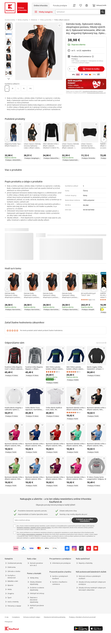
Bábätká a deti (13, 581)
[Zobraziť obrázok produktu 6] (8, 65)
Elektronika (12, 567)
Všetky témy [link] (34, 578)
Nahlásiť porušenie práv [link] (37, 606)
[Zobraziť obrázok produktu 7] (8, 73)
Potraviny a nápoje (14, 606)
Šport (9, 598)
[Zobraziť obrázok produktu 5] (8, 57)
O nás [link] (6, 617)
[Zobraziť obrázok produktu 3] (8, 41)
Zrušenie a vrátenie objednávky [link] (37, 589)
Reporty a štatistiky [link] (85, 563)
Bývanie (10, 585)
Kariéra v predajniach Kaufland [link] (60, 577)
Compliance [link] (16, 617)
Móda (10, 589)
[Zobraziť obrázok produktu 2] (8, 34)
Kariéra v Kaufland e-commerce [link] (60, 583)
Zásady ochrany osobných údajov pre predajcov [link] (92, 583)
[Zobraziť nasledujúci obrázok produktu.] (8, 79)
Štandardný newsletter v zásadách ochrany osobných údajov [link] (34, 527)
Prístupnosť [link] (8, 622)
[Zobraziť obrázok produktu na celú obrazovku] (39, 51)
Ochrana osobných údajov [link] (31, 617)
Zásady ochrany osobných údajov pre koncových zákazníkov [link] (92, 589)
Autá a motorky (13, 602)
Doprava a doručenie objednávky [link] (34, 599)
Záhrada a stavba (14, 571)
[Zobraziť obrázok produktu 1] (8, 26)
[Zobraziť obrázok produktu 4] (8, 49)
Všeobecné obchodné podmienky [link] (54, 617)
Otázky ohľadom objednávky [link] (36, 583)
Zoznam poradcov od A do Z (36, 564)
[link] (60, 5)
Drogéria (11, 593)
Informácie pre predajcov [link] (61, 563)
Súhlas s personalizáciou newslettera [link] (32, 534)
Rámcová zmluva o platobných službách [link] (90, 577)
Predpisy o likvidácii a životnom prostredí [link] (82, 617)
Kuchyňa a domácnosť (12, 576)
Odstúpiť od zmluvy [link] (37, 593)
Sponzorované (100, 342)
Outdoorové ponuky (15, 563)
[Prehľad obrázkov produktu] (9, 51)
